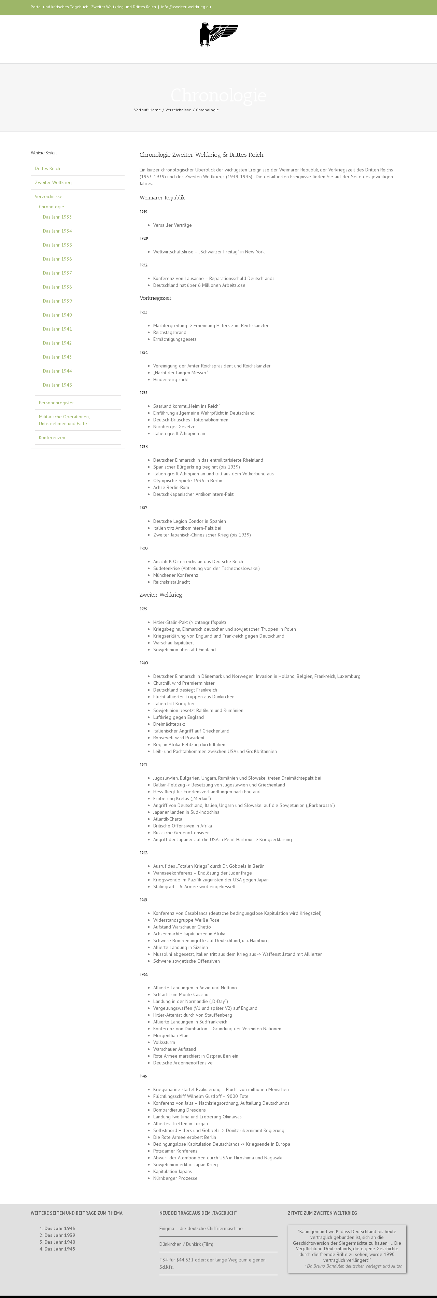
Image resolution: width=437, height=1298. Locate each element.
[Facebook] (371, 8)
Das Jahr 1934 (57, 231)
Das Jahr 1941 (57, 329)
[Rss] (404, 8)
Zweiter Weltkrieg (53, 182)
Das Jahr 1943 (57, 357)
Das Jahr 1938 (57, 287)
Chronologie (51, 207)
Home (155, 109)
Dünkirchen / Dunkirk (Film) (186, 1244)
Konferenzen (52, 437)
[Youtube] (382, 8)
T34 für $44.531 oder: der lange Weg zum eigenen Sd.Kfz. (212, 1263)
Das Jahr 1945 (57, 385)
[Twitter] (393, 8)
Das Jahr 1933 (57, 217)
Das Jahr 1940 (57, 315)
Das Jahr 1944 (57, 371)
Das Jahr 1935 (57, 245)
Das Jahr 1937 (57, 273)
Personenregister (56, 403)
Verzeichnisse (178, 109)
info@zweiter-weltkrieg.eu (186, 6)
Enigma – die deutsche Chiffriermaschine (201, 1228)
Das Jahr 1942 (57, 343)
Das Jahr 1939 (57, 301)
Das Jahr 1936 (57, 259)
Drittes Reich (47, 168)
